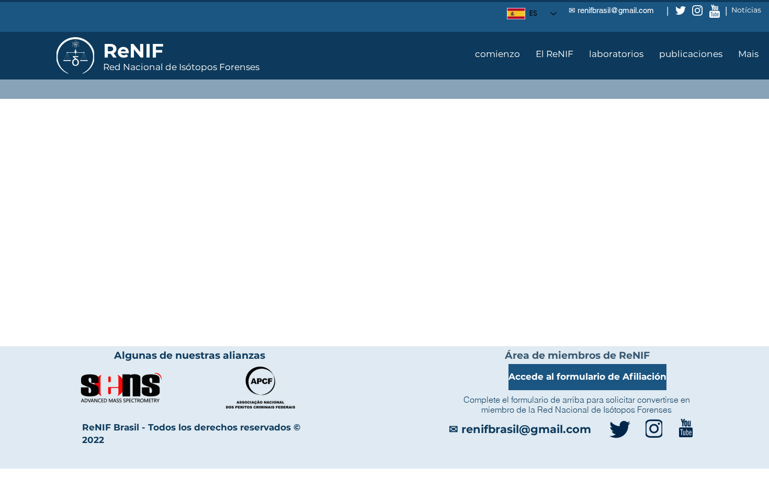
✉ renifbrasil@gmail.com (611, 10)
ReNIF (133, 50)
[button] (554, 53)
